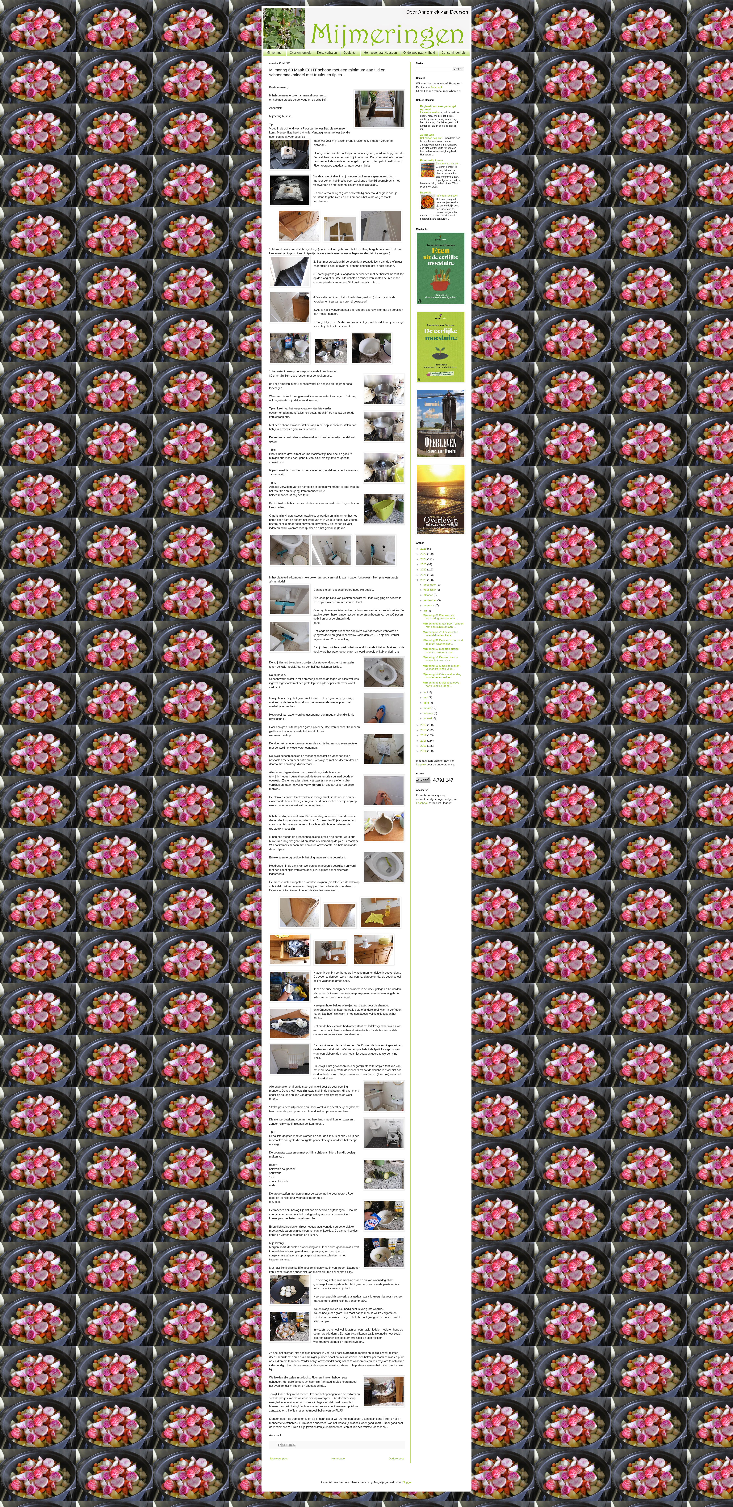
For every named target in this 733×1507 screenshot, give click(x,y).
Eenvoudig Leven (431, 160)
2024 (423, 559)
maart (427, 707)
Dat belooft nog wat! (431, 138)
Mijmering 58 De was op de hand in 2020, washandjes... (443, 642)
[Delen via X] (287, 1445)
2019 (423, 724)
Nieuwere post (278, 1458)
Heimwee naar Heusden (380, 52)
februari (429, 713)
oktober (429, 594)
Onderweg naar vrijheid (419, 52)
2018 (423, 730)
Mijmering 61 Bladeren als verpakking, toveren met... (440, 617)
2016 (423, 740)
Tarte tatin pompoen (447, 195)
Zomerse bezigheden (448, 163)
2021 (423, 574)
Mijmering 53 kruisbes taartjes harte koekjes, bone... (441, 684)
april (426, 702)
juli (426, 610)
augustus (429, 605)
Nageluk (425, 192)
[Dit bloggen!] (283, 1445)
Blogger (407, 1482)
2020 (423, 580)
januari (428, 718)
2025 (423, 553)
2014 (423, 750)
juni (426, 692)
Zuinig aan (427, 134)
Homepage (338, 1458)
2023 (423, 564)
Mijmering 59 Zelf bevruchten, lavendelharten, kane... (441, 633)
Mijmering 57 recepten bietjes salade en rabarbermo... (441, 650)
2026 (423, 548)
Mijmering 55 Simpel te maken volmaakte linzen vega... (441, 667)
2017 (423, 735)
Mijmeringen (274, 52)
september (430, 600)
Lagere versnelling (430, 112)
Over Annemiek (300, 52)
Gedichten (350, 52)
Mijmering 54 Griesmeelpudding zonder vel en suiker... (442, 676)
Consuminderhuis (454, 52)
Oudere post (396, 1458)
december (430, 584)
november (430, 589)
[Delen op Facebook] (290, 1445)
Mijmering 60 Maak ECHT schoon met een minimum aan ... (443, 625)
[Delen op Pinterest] (294, 1445)
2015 (423, 745)
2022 (423, 569)
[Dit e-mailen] (280, 1445)
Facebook (436, 87)
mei (426, 697)
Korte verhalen (327, 52)
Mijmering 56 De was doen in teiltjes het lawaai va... (440, 659)
